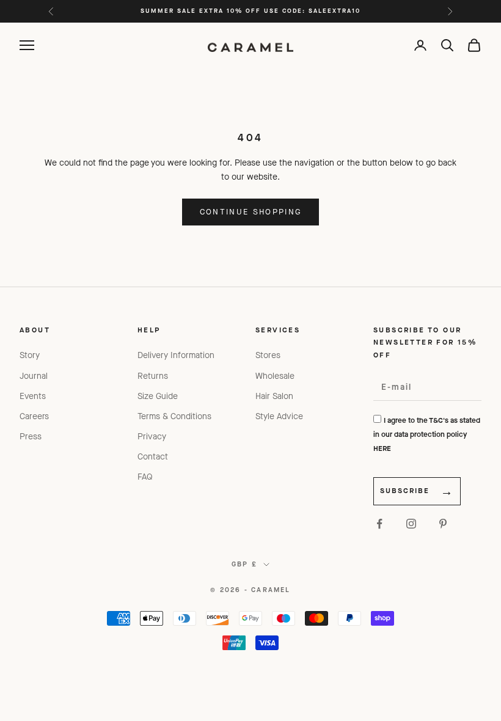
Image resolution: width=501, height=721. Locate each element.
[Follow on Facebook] (379, 524)
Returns (152, 376)
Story (30, 355)
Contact (152, 457)
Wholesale (274, 376)
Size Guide (157, 396)
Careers (34, 416)
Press (31, 436)
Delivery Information (175, 355)
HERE (382, 448)
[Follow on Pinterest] (443, 524)
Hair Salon (274, 396)
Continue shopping (251, 212)
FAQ (145, 477)
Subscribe (405, 491)
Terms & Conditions (174, 416)
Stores (267, 355)
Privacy (151, 436)
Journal (34, 376)
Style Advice (279, 416)
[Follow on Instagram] (411, 524)
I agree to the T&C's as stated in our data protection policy (426, 434)
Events (33, 396)
